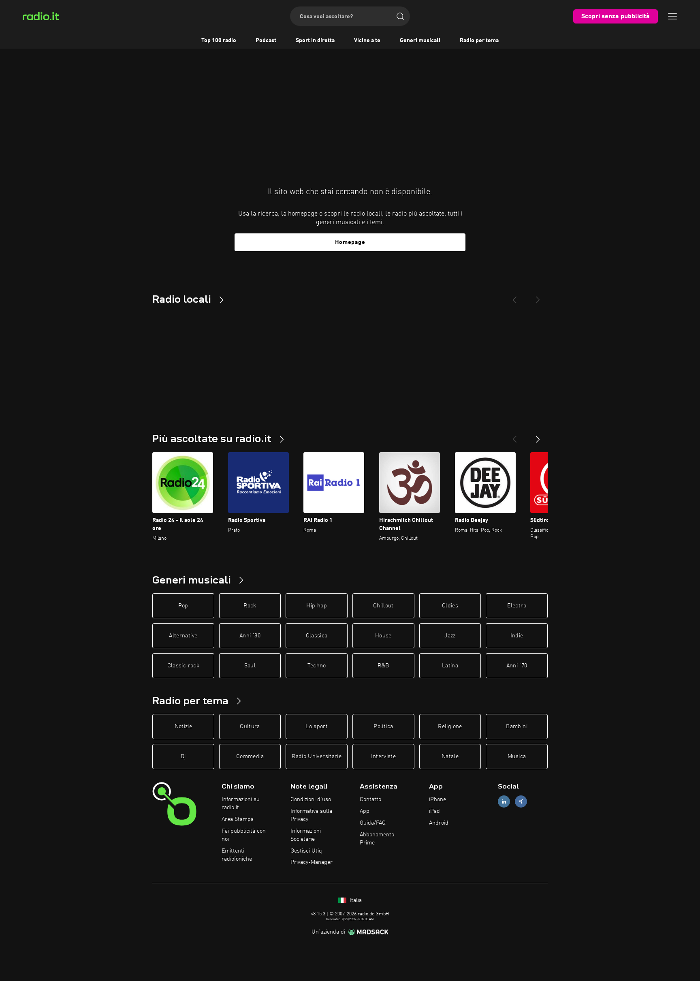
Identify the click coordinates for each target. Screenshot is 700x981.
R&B (383, 666)
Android (438, 823)
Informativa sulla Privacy (311, 815)
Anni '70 (516, 666)
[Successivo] (538, 436)
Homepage (350, 242)
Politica (383, 726)
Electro (516, 606)
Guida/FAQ (373, 823)
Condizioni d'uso (310, 799)
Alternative (183, 636)
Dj (183, 756)
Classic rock (183, 666)
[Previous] (514, 296)
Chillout (383, 606)
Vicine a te (367, 40)
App (364, 811)
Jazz (449, 636)
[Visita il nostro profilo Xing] (521, 801)
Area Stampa (238, 819)
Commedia (250, 756)
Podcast (266, 40)
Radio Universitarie (316, 756)
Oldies (450, 606)
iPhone (437, 799)
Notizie (183, 726)
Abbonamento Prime (377, 839)
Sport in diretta (315, 40)
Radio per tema (479, 40)
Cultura (250, 726)
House (383, 636)
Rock (249, 606)
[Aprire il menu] (672, 16)
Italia (355, 900)
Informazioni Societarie (305, 835)
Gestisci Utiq (306, 851)
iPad (434, 811)
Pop (183, 606)
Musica (517, 756)
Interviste (383, 756)
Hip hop (316, 606)
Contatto (370, 799)
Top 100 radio (218, 40)
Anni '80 (249, 636)
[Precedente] (514, 436)
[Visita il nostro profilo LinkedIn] (504, 801)
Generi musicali (420, 40)
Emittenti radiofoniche (237, 855)
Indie (516, 636)
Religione (450, 726)
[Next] (538, 296)
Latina (450, 666)
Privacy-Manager (311, 862)
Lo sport (316, 726)
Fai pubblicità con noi (244, 835)
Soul (250, 666)
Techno (316, 666)
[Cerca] (400, 16)
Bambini (516, 726)
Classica (317, 636)
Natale (450, 756)
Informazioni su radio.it (241, 803)
